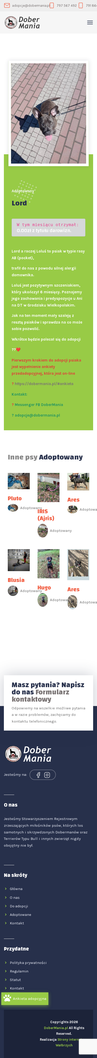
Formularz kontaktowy (40, 695)
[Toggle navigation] (90, 22)
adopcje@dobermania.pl (31, 5)
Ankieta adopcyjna (29, 998)
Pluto (15, 498)
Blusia (16, 580)
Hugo (44, 587)
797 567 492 (67, 5)
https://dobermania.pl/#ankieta (44, 383)
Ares (73, 499)
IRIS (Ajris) (46, 515)
